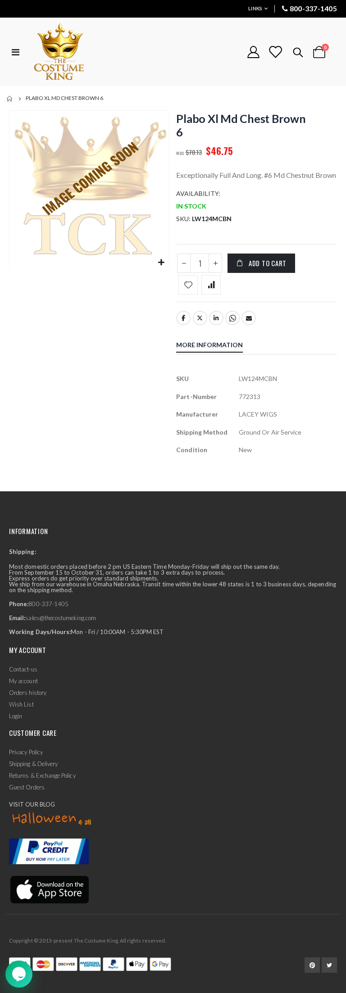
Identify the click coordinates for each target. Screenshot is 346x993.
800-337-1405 (313, 8)
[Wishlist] (275, 52)
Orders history (27, 692)
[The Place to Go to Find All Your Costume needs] (75, 52)
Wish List (21, 704)
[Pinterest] (312, 965)
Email (248, 318)
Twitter (200, 318)
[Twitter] (329, 965)
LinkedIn (216, 318)
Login (15, 716)
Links (255, 8)
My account (23, 681)
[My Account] (253, 52)
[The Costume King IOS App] (49, 888)
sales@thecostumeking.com (60, 617)
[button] (161, 263)
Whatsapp (232, 318)
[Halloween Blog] (52, 819)
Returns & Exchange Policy (42, 775)
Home (10, 98)
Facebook (183, 318)
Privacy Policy (26, 752)
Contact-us (23, 669)
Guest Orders (27, 787)
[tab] (216, 346)
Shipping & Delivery (33, 763)
